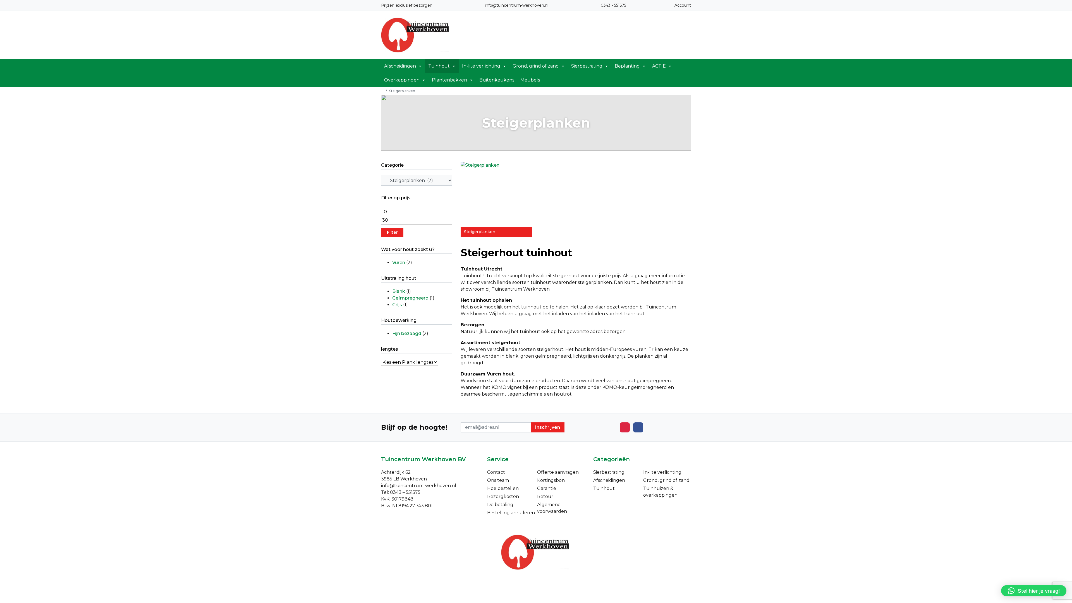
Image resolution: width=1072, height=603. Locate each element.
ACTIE (659, 66)
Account (682, 5)
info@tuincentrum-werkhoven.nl (516, 5)
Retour (545, 496)
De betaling (500, 504)
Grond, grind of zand (536, 66)
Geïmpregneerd (410, 298)
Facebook (638, 427)
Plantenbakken (449, 80)
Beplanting (627, 66)
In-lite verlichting (481, 66)
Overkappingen (402, 80)
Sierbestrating (586, 66)
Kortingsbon (551, 480)
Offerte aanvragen (558, 472)
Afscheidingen (400, 66)
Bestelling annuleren (511, 512)
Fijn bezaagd (406, 333)
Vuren (398, 262)
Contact (496, 472)
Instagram (625, 427)
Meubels (530, 80)
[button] (1033, 590)
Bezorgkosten (503, 496)
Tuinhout (439, 66)
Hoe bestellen (503, 488)
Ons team (498, 480)
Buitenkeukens (496, 80)
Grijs (397, 304)
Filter (392, 232)
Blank (398, 291)
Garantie (546, 488)
